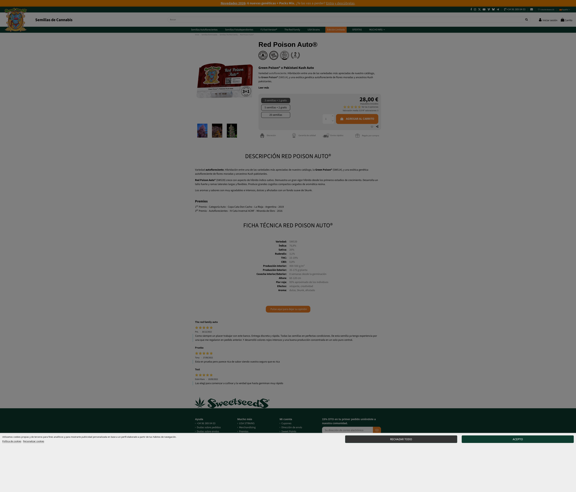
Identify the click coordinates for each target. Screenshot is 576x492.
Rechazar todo (401, 439)
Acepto (518, 439)
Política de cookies (11, 441)
